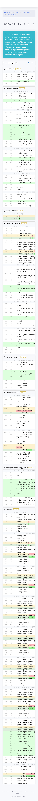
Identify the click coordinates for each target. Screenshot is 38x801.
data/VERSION (11, 211)
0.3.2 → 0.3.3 (11, 15)
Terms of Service (17, 792)
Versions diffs (26, 12)
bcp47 (17, 12)
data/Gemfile (10, 69)
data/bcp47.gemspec (13, 223)
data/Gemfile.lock (12, 88)
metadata (9, 509)
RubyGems (8, 12)
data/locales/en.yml (12, 392)
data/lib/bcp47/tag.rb (13, 357)
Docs (17, 793)
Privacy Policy (29, 792)
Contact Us (6, 792)
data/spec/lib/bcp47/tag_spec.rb (17, 467)
